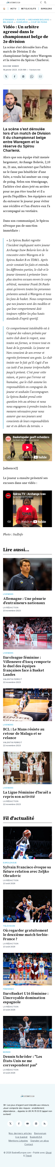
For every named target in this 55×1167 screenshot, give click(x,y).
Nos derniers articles (20, 1133)
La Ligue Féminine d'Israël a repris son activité (27, 794)
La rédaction (10, 880)
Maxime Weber (11, 66)
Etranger (8, 19)
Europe (21, 19)
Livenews (8, 594)
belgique (8, 22)
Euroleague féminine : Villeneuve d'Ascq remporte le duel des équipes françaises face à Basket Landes (27, 666)
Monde (7, 1052)
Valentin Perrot (12, 679)
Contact (28, 1144)
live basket (21, 1137)
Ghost (48, 1152)
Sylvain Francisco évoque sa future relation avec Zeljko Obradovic (27, 871)
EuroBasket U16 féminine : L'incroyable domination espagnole (26, 997)
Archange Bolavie (38, 19)
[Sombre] (41, 2)
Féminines (8, 989)
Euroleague (48, 8)
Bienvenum (40, 1133)
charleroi (22, 22)
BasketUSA (36, 1137)
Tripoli (28, 1155)
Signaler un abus (39, 1140)
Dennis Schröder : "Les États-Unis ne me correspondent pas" (22, 1061)
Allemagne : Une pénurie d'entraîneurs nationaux (24, 600)
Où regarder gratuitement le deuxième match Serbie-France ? (26, 934)
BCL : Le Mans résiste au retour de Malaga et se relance (23, 733)
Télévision (9, 926)
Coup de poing (39, 22)
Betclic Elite (28, 8)
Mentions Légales (18, 1140)
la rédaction (10, 607)
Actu (13, 8)
